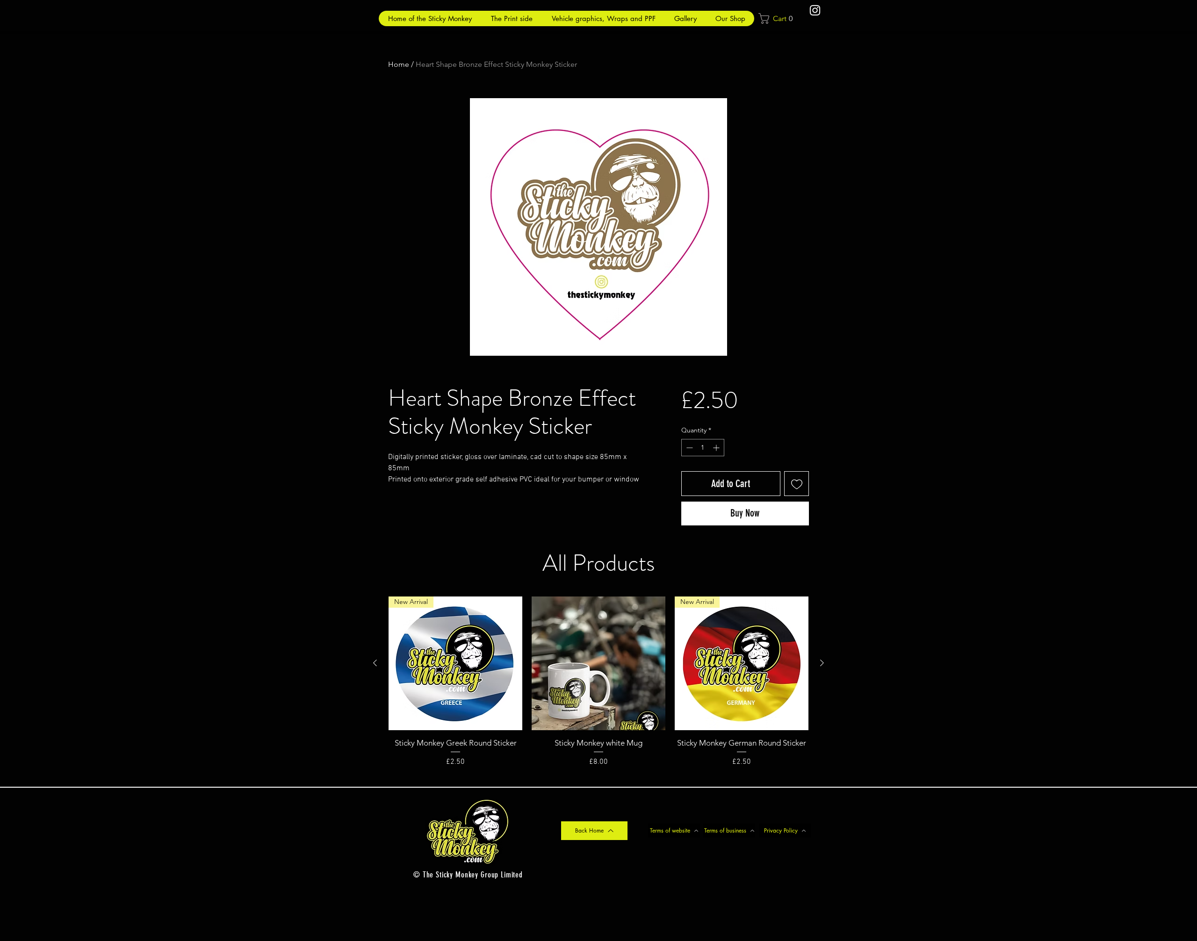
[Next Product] (822, 662)
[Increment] (717, 447)
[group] (598, 687)
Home (398, 64)
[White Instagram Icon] (815, 10)
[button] (779, 18)
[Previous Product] (375, 662)
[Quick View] (598, 663)
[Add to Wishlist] (796, 483)
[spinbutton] (702, 447)
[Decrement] (688, 447)
